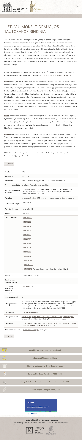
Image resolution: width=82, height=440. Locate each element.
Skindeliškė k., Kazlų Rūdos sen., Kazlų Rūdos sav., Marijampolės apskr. (48, 317)
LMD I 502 (27, 239)
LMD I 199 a (28, 265)
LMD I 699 (27, 243)
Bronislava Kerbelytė (31, 330)
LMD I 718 (28, 269)
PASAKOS (26, 286)
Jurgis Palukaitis (28, 323)
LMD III (7, 134)
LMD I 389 (27, 222)
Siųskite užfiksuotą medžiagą (45, 358)
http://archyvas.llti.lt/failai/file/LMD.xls (57, 75)
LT (73, 6)
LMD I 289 (27, 252)
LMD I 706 (27, 247)
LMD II (6, 116)
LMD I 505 (27, 230)
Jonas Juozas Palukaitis (30, 312)
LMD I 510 (27, 235)
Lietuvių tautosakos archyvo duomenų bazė (45, 366)
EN (77, 6)
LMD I (6, 81)
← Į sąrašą (9, 164)
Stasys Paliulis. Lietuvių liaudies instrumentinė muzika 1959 (45, 382)
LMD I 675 (28, 256)
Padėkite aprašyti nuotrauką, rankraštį (45, 350)
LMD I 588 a (27, 218)
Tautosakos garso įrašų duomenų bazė (45, 390)
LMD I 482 (27, 226)
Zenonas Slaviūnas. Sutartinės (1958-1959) (45, 374)
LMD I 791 (28, 260)
